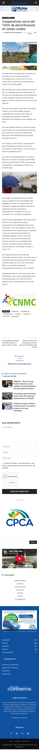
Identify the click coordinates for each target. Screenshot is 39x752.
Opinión (20, 593)
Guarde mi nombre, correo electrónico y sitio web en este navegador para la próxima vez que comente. (18, 465)
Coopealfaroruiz (25, 311)
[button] (3, 3)
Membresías (6, 674)
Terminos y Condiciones (10, 665)
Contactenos (25, 741)
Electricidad (6, 316)
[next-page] (21, 416)
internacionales (20, 587)
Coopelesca (18, 314)
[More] (29, 37)
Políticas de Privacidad (10, 668)
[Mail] (17, 733)
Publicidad (5, 671)
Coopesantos (26, 314)
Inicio (3, 14)
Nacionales (10, 14)
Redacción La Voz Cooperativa (13, 32)
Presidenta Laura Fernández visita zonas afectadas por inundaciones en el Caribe (25, 396)
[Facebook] (11, 733)
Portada (12, 18)
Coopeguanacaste (8, 314)
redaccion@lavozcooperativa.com (19, 720)
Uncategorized (20, 599)
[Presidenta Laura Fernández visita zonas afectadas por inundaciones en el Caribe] (7, 396)
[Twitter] (22, 733)
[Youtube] (28, 733)
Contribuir (17, 741)
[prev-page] (17, 416)
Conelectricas (14, 311)
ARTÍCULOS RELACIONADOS (15, 374)
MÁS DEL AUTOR (9, 376)
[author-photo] (20, 360)
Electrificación (15, 316)
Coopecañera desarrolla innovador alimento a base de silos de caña (10, 343)
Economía (20, 584)
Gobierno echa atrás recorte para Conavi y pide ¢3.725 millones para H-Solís (28, 344)
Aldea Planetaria (20, 581)
